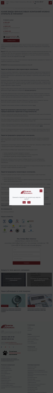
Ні (29, 202)
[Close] (41, 190)
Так (24, 202)
